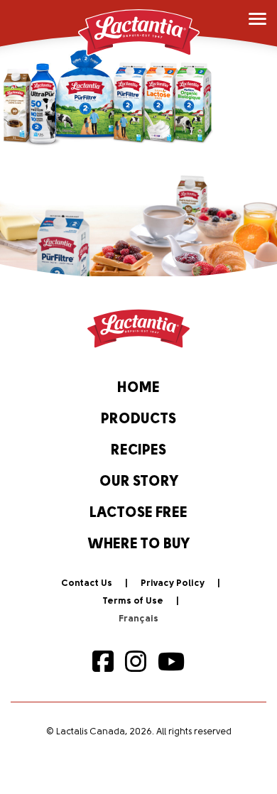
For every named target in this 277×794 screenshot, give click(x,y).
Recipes (138, 451)
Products (138, 420)
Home (138, 388)
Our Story (138, 482)
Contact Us (86, 583)
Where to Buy (139, 545)
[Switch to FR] (138, 619)
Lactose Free (138, 513)
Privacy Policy (173, 583)
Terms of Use (132, 601)
